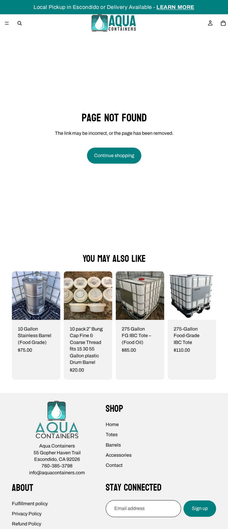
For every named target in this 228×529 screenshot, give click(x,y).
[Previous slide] (70, 295)
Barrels (113, 444)
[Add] (51, 310)
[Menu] (7, 23)
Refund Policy (26, 523)
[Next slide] (105, 295)
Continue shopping (114, 155)
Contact (114, 465)
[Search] (19, 23)
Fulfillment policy (30, 503)
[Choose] (207, 310)
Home (112, 424)
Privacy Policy (27, 513)
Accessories (119, 454)
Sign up (200, 508)
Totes (112, 434)
